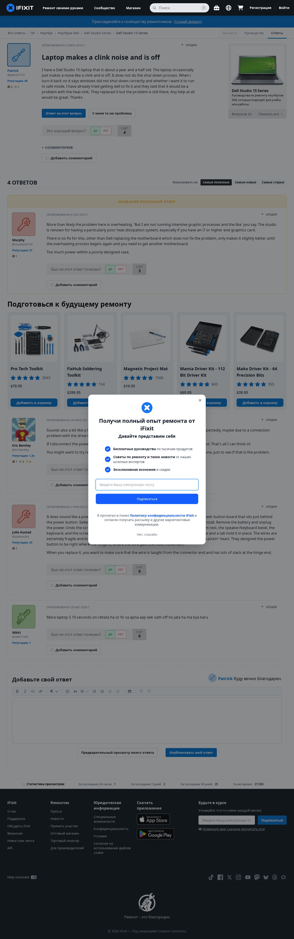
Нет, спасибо (147, 534)
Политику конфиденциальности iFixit (162, 515)
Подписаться (147, 499)
